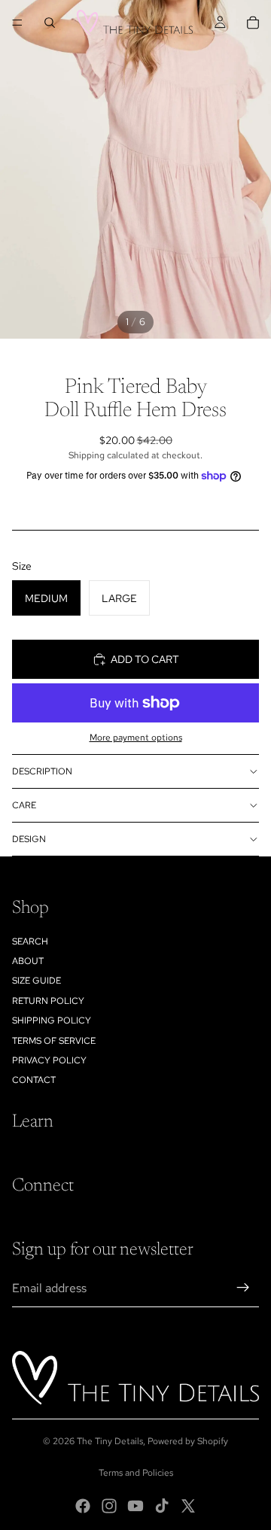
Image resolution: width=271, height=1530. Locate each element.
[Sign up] (243, 1287)
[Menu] (17, 22)
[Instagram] (109, 1506)
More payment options (136, 738)
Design (29, 839)
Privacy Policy (49, 1060)
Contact (34, 1080)
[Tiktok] (162, 1506)
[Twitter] (188, 1506)
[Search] (49, 22)
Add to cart (145, 659)
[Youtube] (135, 1506)
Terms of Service (54, 1041)
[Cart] (252, 22)
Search (30, 941)
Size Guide (36, 981)
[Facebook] (83, 1506)
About (28, 961)
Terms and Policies (136, 1473)
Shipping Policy (51, 1020)
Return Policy (48, 1001)
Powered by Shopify (188, 1441)
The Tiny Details (110, 1441)
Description (42, 771)
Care (24, 805)
